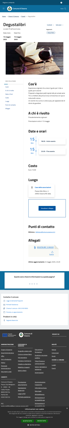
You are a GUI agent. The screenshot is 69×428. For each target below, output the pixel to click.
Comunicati (55, 353)
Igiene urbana (22, 370)
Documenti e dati (6, 372)
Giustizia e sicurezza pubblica (41, 356)
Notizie (54, 350)
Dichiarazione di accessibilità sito (40, 404)
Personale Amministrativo (6, 367)
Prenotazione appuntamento (22, 383)
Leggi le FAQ (22, 394)
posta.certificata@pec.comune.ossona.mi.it (14, 406)
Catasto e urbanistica (24, 364)
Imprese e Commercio (24, 361)
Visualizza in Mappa (47, 208)
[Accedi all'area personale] (61, 2)
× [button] (67, 408)
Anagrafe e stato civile (25, 351)
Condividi (49, 25)
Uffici (2, 356)
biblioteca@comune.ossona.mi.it (45, 232)
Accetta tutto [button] (27, 421)
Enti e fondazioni (6, 359)
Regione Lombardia (8, 2)
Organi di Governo (6, 350)
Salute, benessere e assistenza (41, 368)
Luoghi (54, 365)
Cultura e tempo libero (25, 354)
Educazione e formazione (39, 350)
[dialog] (34, 417)
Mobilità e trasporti (24, 367)
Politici (3, 363)
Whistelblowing (39, 394)
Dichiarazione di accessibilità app (40, 399)
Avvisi (53, 356)
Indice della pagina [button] (10, 81)
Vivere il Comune (13, 16)
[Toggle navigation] (4, 8)
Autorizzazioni (39, 373)
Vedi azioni (59, 25)
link (52, 417)
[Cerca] (65, 9)
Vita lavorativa (22, 358)
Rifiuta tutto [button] (41, 421)
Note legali (38, 391)
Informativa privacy (41, 388)
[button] (34, 425)
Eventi (23, 16)
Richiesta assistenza (24, 397)
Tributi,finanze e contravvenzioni (40, 362)
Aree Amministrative (7, 353)
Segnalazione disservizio (22, 389)
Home (4, 16)
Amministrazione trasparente (40, 383)
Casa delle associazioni (43, 187)
